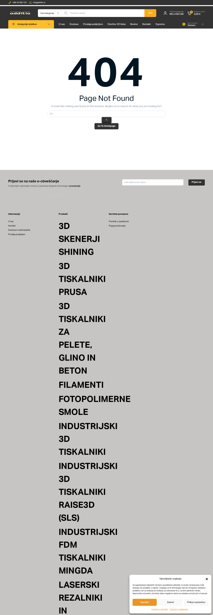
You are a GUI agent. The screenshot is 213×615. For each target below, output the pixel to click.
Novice (134, 24)
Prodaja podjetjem (93, 24)
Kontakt (146, 24)
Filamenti (81, 385)
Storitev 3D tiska (117, 24)
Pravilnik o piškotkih (159, 609)
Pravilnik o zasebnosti (179, 609)
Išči (150, 13)
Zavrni (170, 602)
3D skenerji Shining (79, 239)
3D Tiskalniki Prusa (82, 279)
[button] (206, 578)
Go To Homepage (106, 126)
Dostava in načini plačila (19, 230)
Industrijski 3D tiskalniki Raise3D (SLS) (88, 492)
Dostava (74, 24)
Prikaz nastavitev (196, 602)
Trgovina (160, 24)
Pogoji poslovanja (117, 226)
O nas (62, 24)
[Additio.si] (20, 13)
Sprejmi (144, 602)
